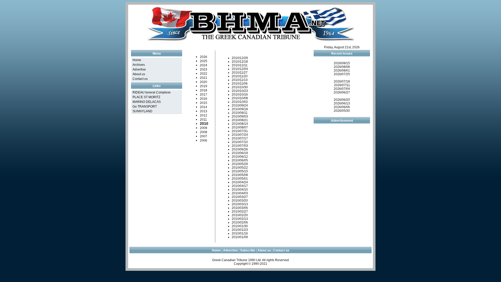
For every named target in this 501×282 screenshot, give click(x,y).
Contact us (140, 79)
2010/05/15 (240, 171)
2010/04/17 (240, 186)
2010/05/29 (240, 164)
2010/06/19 (240, 153)
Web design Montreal (250, 272)
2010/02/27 (240, 211)
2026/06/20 (342, 100)
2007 (203, 136)
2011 (203, 119)
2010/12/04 (240, 69)
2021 (203, 78)
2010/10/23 (240, 91)
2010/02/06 (240, 222)
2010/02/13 (240, 219)
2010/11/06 (240, 83)
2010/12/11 (240, 65)
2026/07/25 (342, 74)
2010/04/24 (240, 182)
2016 (203, 99)
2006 (203, 140)
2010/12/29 (240, 58)
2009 (203, 128)
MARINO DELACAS (147, 102)
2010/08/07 (240, 127)
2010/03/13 (240, 204)
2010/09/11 (240, 113)
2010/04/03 (240, 193)
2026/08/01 (342, 70)
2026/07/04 (342, 89)
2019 (203, 86)
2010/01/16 (240, 233)
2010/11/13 (240, 80)
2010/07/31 (240, 131)
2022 (203, 73)
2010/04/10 (240, 189)
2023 (203, 69)
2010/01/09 (240, 237)
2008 (203, 132)
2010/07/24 (240, 135)
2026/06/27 (342, 92)
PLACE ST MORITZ (146, 97)
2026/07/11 (342, 85)
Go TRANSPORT (145, 106)
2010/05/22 (240, 167)
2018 (203, 90)
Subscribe (247, 250)
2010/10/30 (240, 87)
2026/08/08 (342, 67)
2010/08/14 (240, 124)
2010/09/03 (240, 116)
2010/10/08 (240, 98)
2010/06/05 (240, 160)
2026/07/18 (342, 81)
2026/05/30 (342, 111)
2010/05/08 (240, 175)
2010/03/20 (240, 200)
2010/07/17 (240, 138)
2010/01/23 (240, 230)
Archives (139, 65)
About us (139, 74)
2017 (203, 94)
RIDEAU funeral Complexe (152, 92)
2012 (203, 115)
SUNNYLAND (142, 111)
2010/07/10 (240, 142)
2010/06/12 (240, 156)
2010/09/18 (240, 109)
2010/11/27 (240, 72)
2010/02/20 (240, 215)
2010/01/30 (240, 226)
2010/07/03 (240, 146)
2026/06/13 (342, 103)
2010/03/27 (240, 197)
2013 (203, 111)
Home (137, 60)
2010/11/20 (240, 76)
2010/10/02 (240, 102)
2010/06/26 (240, 149)
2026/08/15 (342, 63)
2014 (203, 107)
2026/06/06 (342, 107)
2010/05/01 (240, 178)
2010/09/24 (240, 105)
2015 (203, 103)
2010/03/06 (240, 208)
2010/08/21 (240, 120)
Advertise (139, 69)
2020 (203, 82)
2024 (203, 65)
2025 (203, 61)
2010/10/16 (240, 94)
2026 (203, 57)
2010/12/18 (240, 61)
